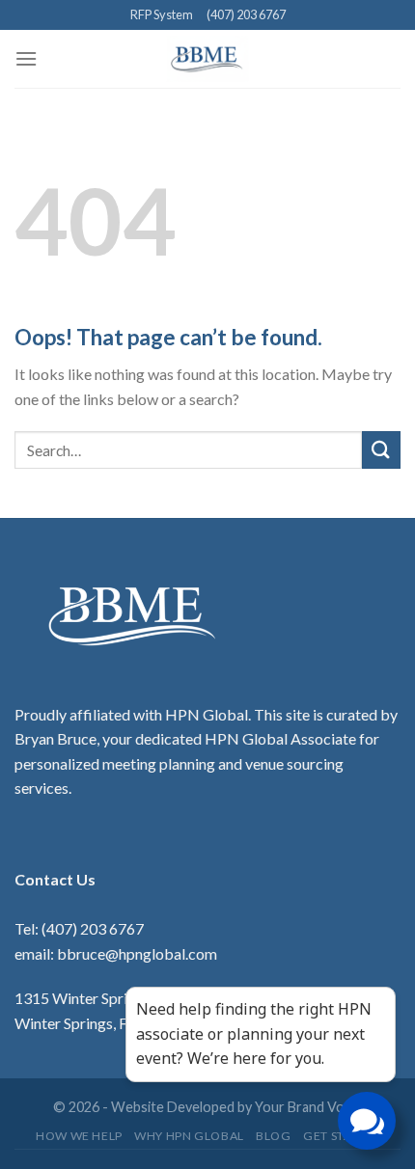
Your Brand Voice (308, 1107)
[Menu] (26, 58)
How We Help (79, 1135)
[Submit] (381, 450)
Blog (273, 1135)
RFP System (161, 14)
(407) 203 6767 (246, 14)
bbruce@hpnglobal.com (137, 953)
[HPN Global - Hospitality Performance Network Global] (208, 59)
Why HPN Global (189, 1135)
